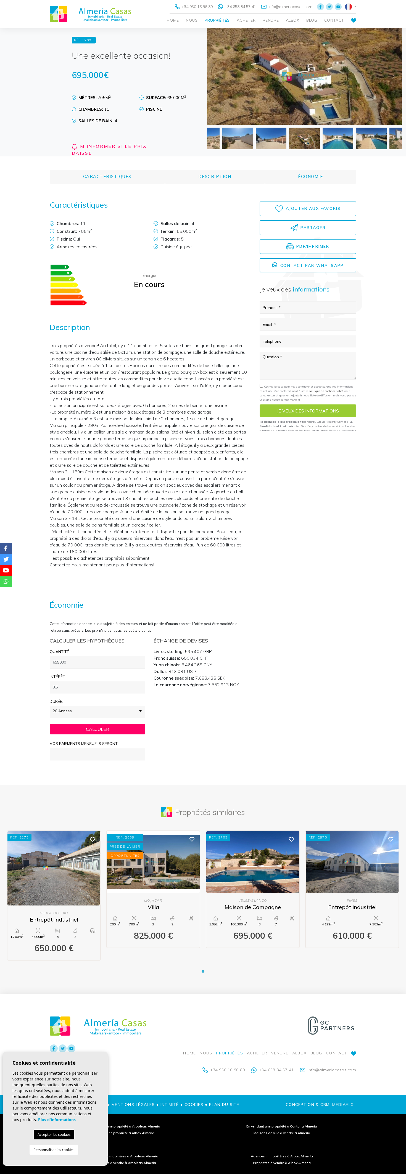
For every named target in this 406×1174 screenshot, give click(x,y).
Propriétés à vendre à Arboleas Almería (124, 1163)
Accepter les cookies (54, 1134)
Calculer (97, 729)
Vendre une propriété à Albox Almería (124, 1133)
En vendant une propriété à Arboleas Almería (124, 1126)
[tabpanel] (54, 895)
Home (173, 20)
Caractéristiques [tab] (107, 176)
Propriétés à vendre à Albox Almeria (282, 1163)
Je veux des (308, 410)
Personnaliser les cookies (53, 1149)
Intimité (169, 1104)
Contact (334, 20)
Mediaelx (343, 1104)
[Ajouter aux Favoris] (92, 839)
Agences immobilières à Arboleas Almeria (124, 1156)
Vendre (271, 20)
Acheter (246, 20)
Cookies (194, 1104)
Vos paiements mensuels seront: (84, 743)
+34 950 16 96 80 (196, 6)
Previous (215, 76)
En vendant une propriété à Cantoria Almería (281, 1126)
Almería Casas (90, 14)
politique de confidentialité (326, 391)
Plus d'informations (57, 1119)
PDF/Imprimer (312, 246)
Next (393, 76)
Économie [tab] (310, 176)
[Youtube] (338, 6)
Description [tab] (214, 176)
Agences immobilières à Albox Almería (282, 1156)
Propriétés (217, 20)
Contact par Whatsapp (311, 265)
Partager (312, 227)
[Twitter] (329, 6)
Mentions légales (133, 1104)
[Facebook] (320, 6)
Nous (191, 20)
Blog (311, 20)
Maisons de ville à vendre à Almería (282, 1133)
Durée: (56, 701)
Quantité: (60, 651)
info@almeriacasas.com (289, 6)
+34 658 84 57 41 (240, 6)
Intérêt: (58, 676)
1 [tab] (203, 971)
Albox (292, 20)
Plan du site (224, 1104)
